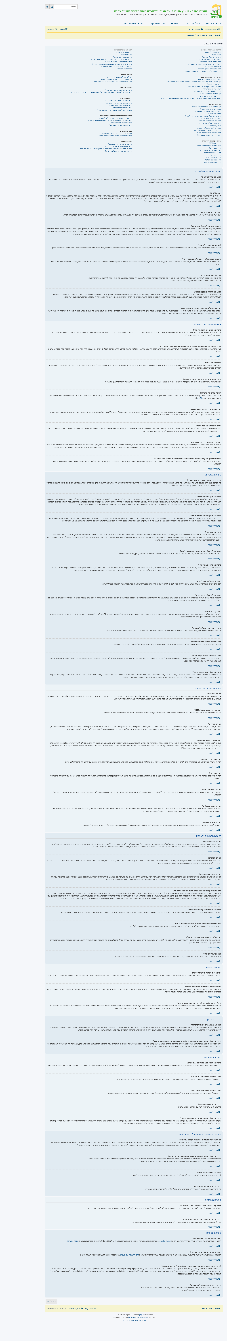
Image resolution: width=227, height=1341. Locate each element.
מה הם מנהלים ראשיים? (123, 52)
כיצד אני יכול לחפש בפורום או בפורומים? (117, 100)
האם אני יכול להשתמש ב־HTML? (209, 146)
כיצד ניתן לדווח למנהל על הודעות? (209, 128)
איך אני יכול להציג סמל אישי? (210, 94)
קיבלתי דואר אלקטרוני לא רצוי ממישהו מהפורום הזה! (113, 82)
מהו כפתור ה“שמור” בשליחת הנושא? (207, 130)
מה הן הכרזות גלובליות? (212, 153)
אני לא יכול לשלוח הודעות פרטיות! (119, 77)
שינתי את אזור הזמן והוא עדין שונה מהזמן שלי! (204, 86)
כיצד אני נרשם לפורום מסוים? (121, 123)
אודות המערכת (72, 1241)
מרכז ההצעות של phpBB (129, 1255)
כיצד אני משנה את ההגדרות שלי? (209, 79)
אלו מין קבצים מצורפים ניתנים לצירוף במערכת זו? (114, 133)
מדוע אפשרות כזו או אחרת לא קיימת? (118, 146)
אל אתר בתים (213, 23)
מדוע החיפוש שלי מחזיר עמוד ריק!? (119, 105)
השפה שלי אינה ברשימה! (212, 89)
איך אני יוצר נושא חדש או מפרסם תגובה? (206, 107)
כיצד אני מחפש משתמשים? (122, 107)
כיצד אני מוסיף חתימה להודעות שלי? (208, 111)
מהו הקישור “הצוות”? (124, 69)
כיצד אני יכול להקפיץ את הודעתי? (209, 135)
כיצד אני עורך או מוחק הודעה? (210, 109)
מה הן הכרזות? (215, 155)
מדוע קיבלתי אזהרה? (213, 126)
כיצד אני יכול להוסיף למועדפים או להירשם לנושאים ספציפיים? (109, 120)
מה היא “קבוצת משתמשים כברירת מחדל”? (116, 66)
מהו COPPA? (216, 55)
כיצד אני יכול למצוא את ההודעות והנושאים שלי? (114, 110)
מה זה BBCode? (215, 143)
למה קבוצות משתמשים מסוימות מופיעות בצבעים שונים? (112, 64)
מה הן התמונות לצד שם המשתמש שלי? (207, 91)
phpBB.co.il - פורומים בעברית (138, 1318)
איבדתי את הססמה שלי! (212, 66)
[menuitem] (196, 29)
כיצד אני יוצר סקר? (214, 114)
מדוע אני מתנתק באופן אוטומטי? (209, 69)
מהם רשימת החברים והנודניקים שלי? (118, 90)
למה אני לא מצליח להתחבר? (210, 62)
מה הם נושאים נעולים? (213, 160)
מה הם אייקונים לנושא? (212, 162)
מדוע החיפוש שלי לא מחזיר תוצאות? (119, 103)
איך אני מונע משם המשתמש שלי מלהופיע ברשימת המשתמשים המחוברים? (194, 82)
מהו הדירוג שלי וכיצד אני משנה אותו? (208, 96)
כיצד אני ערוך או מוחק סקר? (211, 118)
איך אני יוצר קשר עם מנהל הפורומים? (118, 151)
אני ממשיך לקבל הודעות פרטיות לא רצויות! (116, 79)
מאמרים (175, 23)
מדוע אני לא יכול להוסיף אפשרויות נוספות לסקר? (203, 116)
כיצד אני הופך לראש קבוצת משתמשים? (118, 62)
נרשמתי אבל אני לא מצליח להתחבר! (208, 59)
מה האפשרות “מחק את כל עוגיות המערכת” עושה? (203, 71)
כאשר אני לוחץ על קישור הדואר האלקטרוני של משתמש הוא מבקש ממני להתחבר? (191, 98)
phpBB (200, 398)
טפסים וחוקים (157, 23)
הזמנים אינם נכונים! (214, 84)
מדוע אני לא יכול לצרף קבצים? (210, 123)
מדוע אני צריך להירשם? (212, 52)
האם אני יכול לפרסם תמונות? (210, 150)
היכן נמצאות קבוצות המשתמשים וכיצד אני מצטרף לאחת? (111, 59)
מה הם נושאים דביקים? (213, 157)
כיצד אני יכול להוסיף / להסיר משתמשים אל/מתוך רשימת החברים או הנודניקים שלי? (101, 92)
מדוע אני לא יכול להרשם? (211, 57)
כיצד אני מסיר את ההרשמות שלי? (120, 125)
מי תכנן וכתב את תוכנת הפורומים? (120, 144)
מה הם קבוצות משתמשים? (122, 57)
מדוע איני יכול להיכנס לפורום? (210, 121)
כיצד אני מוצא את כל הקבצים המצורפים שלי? (115, 136)
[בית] (215, 11)
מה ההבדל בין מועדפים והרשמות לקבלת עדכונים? (114, 118)
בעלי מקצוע (193, 23)
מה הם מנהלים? (126, 55)
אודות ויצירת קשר (133, 23)
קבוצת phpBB (165, 1241)
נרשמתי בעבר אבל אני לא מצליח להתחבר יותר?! (203, 64)
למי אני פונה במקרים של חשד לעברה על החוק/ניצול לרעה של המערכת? (105, 149)
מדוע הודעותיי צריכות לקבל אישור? (208, 133)
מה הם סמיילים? (215, 148)
